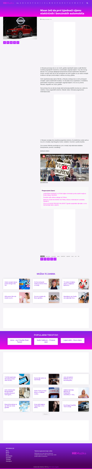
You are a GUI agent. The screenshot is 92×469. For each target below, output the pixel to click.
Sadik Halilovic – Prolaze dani (46, 341)
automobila (47, 256)
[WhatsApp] (11, 42)
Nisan (72, 256)
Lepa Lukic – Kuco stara (73, 340)
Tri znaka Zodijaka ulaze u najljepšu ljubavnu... (69, 283)
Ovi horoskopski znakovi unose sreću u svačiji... (40, 283)
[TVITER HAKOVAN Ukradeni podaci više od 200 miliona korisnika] (24, 379)
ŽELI (78, 256)
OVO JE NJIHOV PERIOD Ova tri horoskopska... (68, 378)
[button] (87, 3)
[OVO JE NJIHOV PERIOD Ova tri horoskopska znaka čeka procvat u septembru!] (83, 379)
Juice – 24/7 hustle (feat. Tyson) (19, 341)
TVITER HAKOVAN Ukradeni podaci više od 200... (10, 378)
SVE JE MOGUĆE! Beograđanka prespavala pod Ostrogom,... (10, 392)
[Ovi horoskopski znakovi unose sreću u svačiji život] (54, 284)
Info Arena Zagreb (54, 467)
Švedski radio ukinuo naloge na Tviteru (55, 197)
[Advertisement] (64, 43)
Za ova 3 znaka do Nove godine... (39, 297)
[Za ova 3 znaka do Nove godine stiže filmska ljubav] (54, 297)
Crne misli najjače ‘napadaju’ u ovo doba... (39, 406)
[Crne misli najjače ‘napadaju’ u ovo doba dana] (54, 406)
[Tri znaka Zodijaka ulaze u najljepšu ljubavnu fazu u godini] (83, 284)
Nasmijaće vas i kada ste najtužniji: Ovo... (70, 297)
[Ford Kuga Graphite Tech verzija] (83, 406)
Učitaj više (45, 414)
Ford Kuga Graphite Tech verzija (70, 405)
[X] (14, 42)
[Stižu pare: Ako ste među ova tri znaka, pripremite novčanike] (24, 297)
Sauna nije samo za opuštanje (40, 378)
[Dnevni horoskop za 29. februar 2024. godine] (24, 406)
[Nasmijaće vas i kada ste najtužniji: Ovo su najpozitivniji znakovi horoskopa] (83, 297)
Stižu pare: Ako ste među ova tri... (10, 297)
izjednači (68, 256)
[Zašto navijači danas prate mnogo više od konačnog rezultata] (24, 284)
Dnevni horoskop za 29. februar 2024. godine (11, 406)
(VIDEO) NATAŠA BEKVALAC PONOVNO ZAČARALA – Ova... (69, 392)
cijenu (58, 256)
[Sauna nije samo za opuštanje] (54, 379)
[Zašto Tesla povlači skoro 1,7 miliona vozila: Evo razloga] (54, 392)
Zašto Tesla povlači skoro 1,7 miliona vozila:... (40, 392)
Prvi (75, 256)
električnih (63, 256)
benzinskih (53, 256)
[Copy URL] (17, 42)
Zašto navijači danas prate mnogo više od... (11, 283)
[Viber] (7, 42)
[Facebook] (4, 42)
